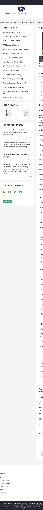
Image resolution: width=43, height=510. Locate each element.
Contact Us (4, 486)
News (2, 489)
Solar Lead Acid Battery (11, 41)
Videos (27, 14)
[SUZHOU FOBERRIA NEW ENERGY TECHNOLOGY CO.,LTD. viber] (5, 196)
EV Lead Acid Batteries (11, 75)
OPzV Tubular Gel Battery (12, 66)
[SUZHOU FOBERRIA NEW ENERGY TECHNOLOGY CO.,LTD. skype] (22, 192)
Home (8, 14)
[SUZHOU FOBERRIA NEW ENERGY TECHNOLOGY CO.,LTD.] (21, 9)
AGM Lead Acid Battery (11, 58)
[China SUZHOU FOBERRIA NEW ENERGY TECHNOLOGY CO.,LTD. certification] (8, 112)
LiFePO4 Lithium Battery (12, 87)
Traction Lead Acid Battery (13, 83)
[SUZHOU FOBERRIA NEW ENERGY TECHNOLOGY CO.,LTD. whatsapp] (10, 192)
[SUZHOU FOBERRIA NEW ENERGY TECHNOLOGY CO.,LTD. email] (5, 192)
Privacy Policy (7, 503)
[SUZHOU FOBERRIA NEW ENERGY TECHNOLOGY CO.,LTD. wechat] (16, 192)
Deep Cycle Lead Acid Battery (14, 49)
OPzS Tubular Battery (11, 70)
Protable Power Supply (11, 98)
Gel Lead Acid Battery (11, 53)
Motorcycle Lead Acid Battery (14, 37)
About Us (3, 478)
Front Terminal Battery (11, 62)
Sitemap (3, 492)
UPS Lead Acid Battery (11, 45)
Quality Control (5, 484)
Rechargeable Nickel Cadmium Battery (27, 22)
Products (18, 14)
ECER (26, 508)
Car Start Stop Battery (11, 79)
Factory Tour (4, 481)
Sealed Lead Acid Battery (12, 32)
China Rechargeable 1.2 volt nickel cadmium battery (21, 504)
